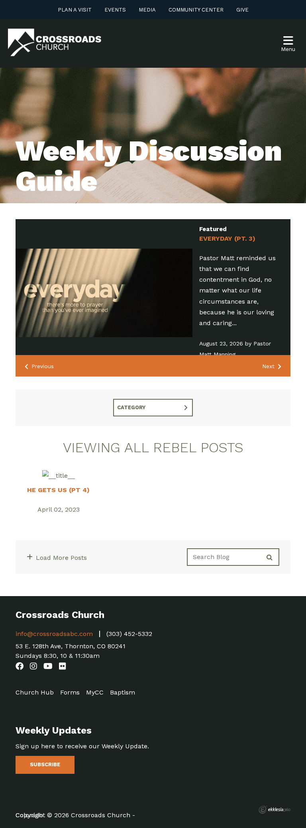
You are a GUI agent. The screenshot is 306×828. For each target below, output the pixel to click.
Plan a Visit (75, 10)
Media (147, 10)
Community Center (196, 10)
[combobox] (153, 407)
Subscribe (45, 764)
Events (115, 10)
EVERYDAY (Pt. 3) (227, 238)
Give (242, 10)
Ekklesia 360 (274, 810)
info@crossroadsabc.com (54, 634)
